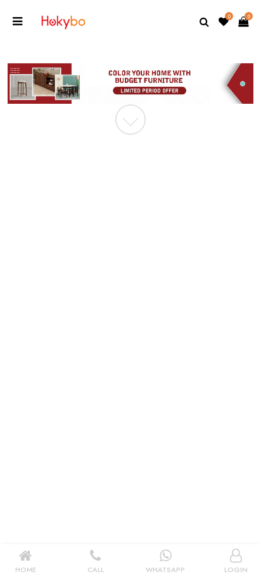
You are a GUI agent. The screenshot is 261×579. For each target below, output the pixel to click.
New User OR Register (99, 300)
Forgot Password (213, 273)
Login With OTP (173, 300)
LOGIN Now (85, 272)
